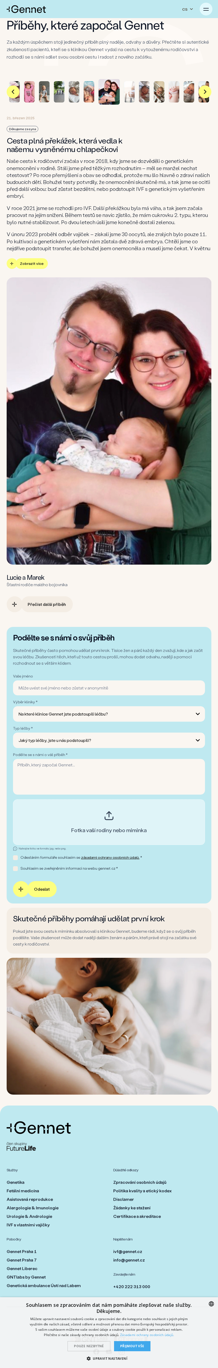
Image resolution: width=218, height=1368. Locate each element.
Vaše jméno (23, 676)
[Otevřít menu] (206, 9)
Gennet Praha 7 (22, 1260)
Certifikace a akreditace (137, 1216)
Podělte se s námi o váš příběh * (40, 754)
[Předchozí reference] (13, 91)
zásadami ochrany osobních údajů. (110, 857)
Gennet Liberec (22, 1268)
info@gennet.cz (129, 1260)
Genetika (15, 1182)
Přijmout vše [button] (132, 1346)
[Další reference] (205, 91)
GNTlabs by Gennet (26, 1277)
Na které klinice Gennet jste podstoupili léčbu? (63, 714)
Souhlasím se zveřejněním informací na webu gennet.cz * (69, 868)
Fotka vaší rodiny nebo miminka (108, 830)
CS (184, 9)
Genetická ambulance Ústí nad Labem (44, 1285)
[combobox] (211, 1304)
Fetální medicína (23, 1190)
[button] (109, 1358)
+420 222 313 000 (131, 1286)
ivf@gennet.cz (127, 1251)
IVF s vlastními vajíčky (28, 1224)
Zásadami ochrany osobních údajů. (147, 1335)
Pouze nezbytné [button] (89, 1346)
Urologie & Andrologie (29, 1216)
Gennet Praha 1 (22, 1251)
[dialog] (109, 1332)
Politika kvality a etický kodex (142, 1190)
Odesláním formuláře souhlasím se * (81, 857)
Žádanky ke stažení (131, 1207)
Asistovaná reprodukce (30, 1199)
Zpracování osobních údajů (139, 1182)
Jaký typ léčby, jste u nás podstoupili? (55, 740)
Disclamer (123, 1199)
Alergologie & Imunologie (32, 1207)
